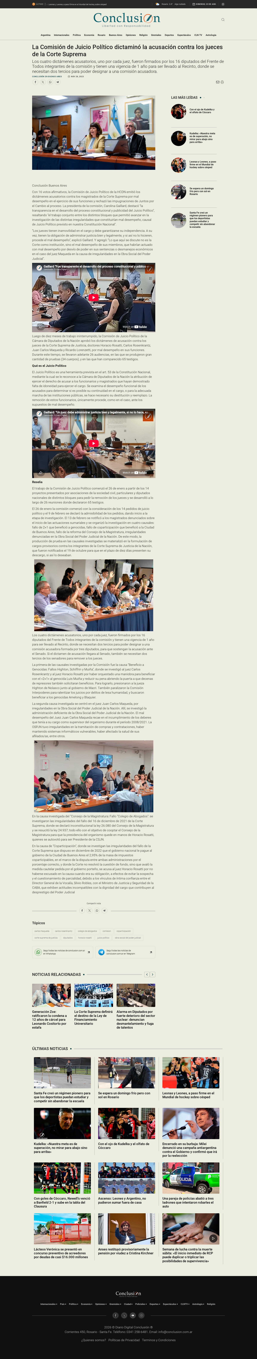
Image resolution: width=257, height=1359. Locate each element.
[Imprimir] (222, 82)
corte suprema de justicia (46, 938)
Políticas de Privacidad (124, 1340)
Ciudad (127, 1304)
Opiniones (131, 35)
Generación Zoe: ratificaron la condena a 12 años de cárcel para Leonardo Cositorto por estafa (49, 1019)
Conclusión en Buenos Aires (47, 77)
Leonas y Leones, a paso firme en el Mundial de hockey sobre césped (203, 164)
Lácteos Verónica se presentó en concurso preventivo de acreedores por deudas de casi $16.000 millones (61, 1253)
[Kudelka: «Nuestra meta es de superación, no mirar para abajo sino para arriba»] (62, 1123)
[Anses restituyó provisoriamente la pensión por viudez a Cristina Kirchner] (126, 1229)
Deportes (169, 35)
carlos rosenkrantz (63, 931)
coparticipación (124, 931)
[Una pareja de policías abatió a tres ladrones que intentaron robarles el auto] (190, 1178)
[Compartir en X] (43, 82)
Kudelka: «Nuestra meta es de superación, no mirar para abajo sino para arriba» (202, 137)
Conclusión (141, 1327)
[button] (147, 974)
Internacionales (61, 35)
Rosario (101, 35)
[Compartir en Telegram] (57, 82)
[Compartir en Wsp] (50, 82)
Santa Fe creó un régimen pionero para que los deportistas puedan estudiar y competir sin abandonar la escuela (202, 219)
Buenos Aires (115, 35)
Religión (143, 35)
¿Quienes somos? (93, 1340)
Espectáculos (184, 35)
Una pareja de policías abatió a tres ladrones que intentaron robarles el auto (188, 1202)
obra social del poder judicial (128, 938)
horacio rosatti (85, 938)
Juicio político (103, 938)
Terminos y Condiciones (159, 1340)
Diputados (68, 938)
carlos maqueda (42, 931)
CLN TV (198, 35)
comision (107, 931)
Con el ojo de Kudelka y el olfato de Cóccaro (202, 111)
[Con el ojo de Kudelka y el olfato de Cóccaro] (126, 1123)
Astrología (211, 35)
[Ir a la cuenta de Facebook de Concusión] (115, 1315)
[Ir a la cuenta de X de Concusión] (124, 1315)
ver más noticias (128, 1269)
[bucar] (223, 19)
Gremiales (156, 35)
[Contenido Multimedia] (213, 1238)
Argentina (45, 35)
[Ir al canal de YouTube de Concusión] (133, 1315)
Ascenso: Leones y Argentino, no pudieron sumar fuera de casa (122, 1200)
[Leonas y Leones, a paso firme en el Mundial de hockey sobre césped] (190, 1072)
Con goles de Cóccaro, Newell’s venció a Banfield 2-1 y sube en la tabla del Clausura (62, 1202)
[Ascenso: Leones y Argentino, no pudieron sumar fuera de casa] (126, 1178)
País (62, 1304)
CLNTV (184, 1304)
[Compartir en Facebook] (35, 82)
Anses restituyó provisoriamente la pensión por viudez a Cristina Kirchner (125, 1251)
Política (77, 35)
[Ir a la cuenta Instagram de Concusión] (141, 1315)
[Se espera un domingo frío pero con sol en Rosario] (126, 1072)
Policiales (140, 1304)
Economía (89, 35)
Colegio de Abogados (87, 931)
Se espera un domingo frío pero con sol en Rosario (202, 191)
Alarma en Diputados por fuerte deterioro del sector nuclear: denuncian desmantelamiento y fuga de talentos (136, 1019)
